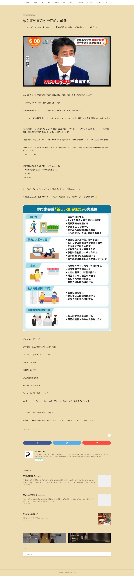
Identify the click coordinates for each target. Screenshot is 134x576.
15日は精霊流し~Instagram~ (32, 476)
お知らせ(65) (33, 429)
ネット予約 (79, 2)
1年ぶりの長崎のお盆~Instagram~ (34, 495)
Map (71, 2)
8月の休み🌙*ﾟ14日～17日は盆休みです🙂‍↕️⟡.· (35, 518)
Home (27, 2)
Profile (35, 2)
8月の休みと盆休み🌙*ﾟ (30, 514)
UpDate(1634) (26, 429)
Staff (42, 2)
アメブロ (89, 2)
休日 (64, 2)
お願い (57, 2)
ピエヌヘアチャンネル (102, 2)
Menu (49, 2)
